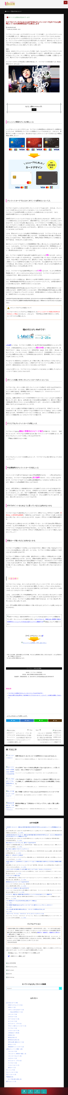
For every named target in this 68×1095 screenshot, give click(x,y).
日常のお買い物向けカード (16, 1042)
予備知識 (9, 1076)
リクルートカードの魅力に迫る (13, 875)
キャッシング (10, 1070)
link (11, 973)
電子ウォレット (11, 1081)
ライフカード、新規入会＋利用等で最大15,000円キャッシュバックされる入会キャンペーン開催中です (29, 894)
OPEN (34, 109)
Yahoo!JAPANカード (16, 1012)
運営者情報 (13, 963)
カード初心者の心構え (14, 1079)
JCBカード (12, 1007)
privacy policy (13, 966)
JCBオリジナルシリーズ (15, 1005)
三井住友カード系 (13, 1032)
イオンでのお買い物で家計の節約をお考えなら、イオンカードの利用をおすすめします (25, 909)
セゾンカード (12, 1021)
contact (12, 970)
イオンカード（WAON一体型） (17, 1053)
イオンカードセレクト (14, 1056)
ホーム (8, 11)
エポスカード (12, 1016)
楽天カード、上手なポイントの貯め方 (14, 855)
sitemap (12, 977)
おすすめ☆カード (17, 11)
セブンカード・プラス (14, 1023)
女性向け (11, 1035)
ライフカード (12, 1028)
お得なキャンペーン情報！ (14, 1049)
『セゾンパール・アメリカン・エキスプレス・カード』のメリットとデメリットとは (25, 913)
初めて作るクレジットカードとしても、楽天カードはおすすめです (21, 842)
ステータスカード (13, 1019)
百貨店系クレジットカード (16, 1046)
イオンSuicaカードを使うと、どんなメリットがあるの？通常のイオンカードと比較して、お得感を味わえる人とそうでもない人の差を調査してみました (38, 781)
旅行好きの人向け (13, 1039)
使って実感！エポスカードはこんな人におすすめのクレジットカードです (37, 791)
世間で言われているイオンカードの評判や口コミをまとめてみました (36, 756)
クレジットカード (12, 1072)
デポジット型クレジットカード (17, 1026)
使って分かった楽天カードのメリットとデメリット (17, 849)
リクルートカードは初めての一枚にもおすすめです (17, 888)
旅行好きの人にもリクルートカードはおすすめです (17, 881)
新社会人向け (12, 1037)
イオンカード (12, 1014)
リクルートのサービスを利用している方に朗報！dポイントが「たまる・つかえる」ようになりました (28, 869)
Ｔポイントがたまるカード (16, 1009)
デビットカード (11, 1074)
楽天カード (12, 1044)
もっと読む (20, 832)
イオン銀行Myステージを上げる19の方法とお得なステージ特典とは (21, 900)
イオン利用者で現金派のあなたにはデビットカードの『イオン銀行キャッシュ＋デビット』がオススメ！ (29, 905)
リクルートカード (13, 1030)
